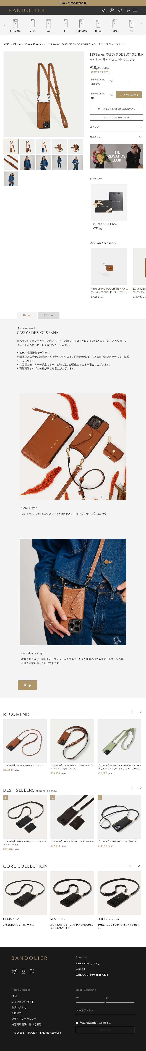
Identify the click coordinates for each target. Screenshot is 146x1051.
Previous (132, 711)
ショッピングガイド (23, 1001)
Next (140, 711)
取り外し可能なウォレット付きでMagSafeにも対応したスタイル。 (71, 923)
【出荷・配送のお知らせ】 (73, 3)
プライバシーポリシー (24, 1018)
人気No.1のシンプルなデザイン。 (19, 922)
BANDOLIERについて (87, 963)
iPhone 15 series (34, 44)
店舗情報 (81, 969)
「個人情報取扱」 (89, 1022)
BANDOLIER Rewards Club (92, 975)
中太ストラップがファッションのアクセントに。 (119, 923)
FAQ (14, 996)
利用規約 (17, 1013)
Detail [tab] (27, 315)
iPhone (17, 44)
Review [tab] (48, 315)
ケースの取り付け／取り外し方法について (116, 108)
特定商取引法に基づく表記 (26, 1024)
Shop (27, 685)
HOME (6, 44)
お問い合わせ (19, 1007)
